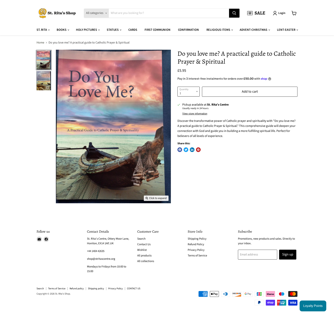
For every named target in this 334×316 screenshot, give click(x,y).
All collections (145, 261)
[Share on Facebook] (179, 149)
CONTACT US (133, 288)
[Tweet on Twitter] (186, 149)
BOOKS (62, 30)
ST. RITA (42, 30)
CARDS (132, 30)
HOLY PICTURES (87, 30)
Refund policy (77, 288)
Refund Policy (196, 244)
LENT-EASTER (286, 30)
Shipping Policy (197, 239)
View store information (194, 113)
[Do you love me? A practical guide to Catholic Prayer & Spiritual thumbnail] (43, 60)
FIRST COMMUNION (157, 30)
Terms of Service (197, 256)
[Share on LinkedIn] (192, 149)
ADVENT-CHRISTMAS (254, 30)
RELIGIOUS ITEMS (218, 30)
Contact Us (144, 244)
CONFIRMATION (188, 30)
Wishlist (142, 250)
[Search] (234, 13)
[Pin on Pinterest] (198, 149)
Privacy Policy (196, 250)
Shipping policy (96, 288)
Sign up (287, 254)
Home (40, 42)
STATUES (113, 30)
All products (144, 256)
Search (141, 239)
